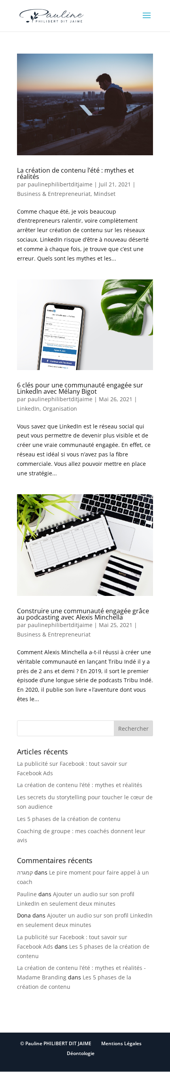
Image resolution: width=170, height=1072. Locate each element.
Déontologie (80, 1053)
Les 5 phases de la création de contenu (69, 819)
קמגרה (25, 872)
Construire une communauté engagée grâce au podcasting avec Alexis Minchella (83, 614)
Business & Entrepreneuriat (54, 193)
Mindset (104, 193)
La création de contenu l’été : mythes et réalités (75, 173)
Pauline (27, 894)
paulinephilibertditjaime (60, 184)
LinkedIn (28, 408)
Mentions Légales (121, 1043)
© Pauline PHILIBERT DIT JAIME (55, 1043)
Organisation (60, 408)
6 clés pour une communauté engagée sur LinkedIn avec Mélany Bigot (80, 388)
